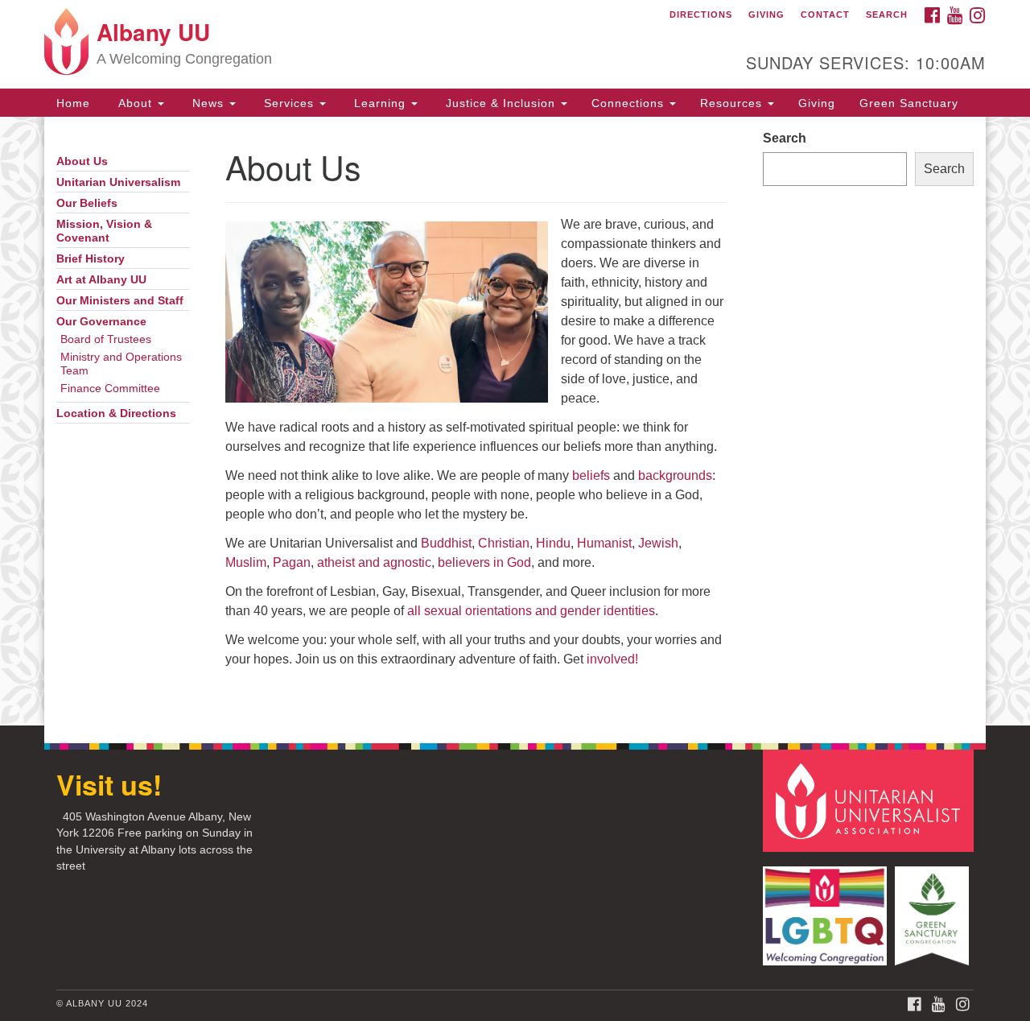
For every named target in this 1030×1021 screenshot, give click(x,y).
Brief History (90, 259)
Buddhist (446, 543)
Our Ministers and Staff (119, 301)
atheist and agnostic (374, 562)
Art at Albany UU (101, 280)
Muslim (245, 562)
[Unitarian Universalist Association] (870, 800)
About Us (82, 161)
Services (289, 103)
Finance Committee (110, 388)
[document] (515, 421)
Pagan (292, 562)
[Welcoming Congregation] (827, 908)
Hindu (553, 543)
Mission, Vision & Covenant (104, 231)
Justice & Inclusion (500, 103)
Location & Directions (116, 413)
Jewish (658, 543)
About (135, 103)
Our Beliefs (86, 203)
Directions (701, 14)
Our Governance (101, 322)
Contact (825, 14)
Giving (766, 14)
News (208, 103)
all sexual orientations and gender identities (531, 611)
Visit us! (109, 784)
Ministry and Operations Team (121, 364)
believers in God (484, 562)
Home (73, 103)
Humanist (604, 543)
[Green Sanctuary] (934, 908)
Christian (503, 543)
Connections (629, 103)
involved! (612, 659)
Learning (380, 103)
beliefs (591, 475)
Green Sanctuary (908, 103)
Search (887, 14)
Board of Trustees (105, 339)
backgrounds (675, 475)
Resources (733, 103)
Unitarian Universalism (118, 182)
